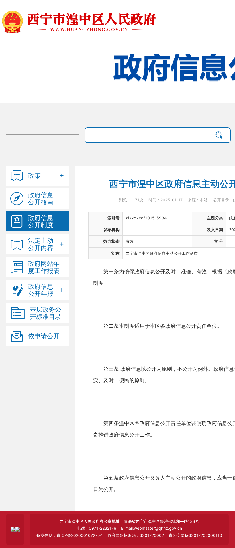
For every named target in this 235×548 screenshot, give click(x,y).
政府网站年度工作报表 (44, 267)
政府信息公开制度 (40, 221)
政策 (34, 175)
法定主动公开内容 (40, 244)
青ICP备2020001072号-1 (79, 535)
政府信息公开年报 (40, 290)
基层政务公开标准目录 (45, 313)
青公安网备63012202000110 (195, 535)
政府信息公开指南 (40, 198)
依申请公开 (44, 336)
